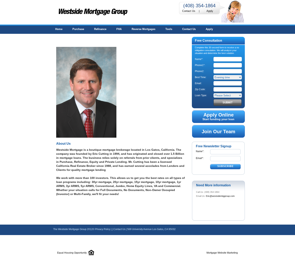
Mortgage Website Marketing (222, 252)
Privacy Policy (102, 229)
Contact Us (188, 10)
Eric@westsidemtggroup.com (220, 196)
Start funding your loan (218, 116)
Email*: (200, 158)
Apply (209, 10)
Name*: (200, 151)
